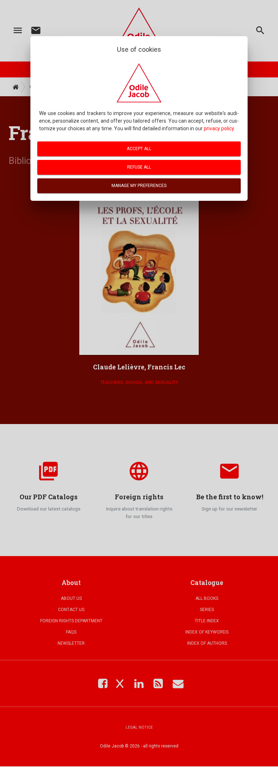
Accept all (139, 148)
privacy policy (219, 128)
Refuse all (139, 167)
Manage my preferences (139, 185)
